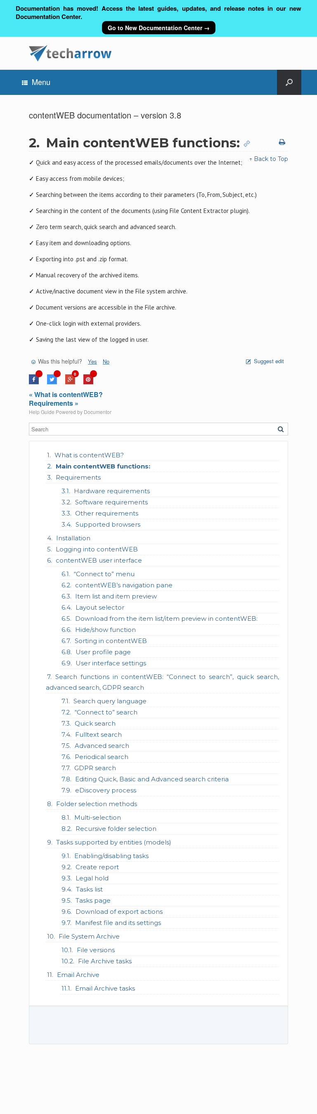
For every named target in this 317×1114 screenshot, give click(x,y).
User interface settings (111, 663)
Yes (92, 361)
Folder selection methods (96, 804)
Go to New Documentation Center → (159, 28)
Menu (41, 81)
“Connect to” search (106, 712)
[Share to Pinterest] (88, 382)
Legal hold (92, 878)
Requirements (78, 477)
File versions (96, 950)
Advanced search (102, 746)
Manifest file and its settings (118, 923)
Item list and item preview (116, 596)
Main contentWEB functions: (103, 466)
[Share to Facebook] (34, 382)
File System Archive (89, 936)
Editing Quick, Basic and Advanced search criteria (152, 779)
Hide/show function (105, 630)
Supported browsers (108, 524)
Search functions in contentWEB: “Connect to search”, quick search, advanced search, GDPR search (162, 682)
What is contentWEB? (89, 455)
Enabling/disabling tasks (111, 856)
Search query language (110, 701)
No (106, 361)
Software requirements (111, 502)
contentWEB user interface (99, 560)
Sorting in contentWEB (111, 641)
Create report (97, 867)
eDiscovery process (105, 790)
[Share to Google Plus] (70, 382)
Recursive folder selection (116, 829)
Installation (73, 538)
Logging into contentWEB (97, 549)
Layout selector (100, 607)
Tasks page (93, 900)
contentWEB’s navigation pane (124, 585)
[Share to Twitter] (52, 382)
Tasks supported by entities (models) (113, 842)
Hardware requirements (112, 491)
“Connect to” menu (104, 574)
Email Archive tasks (105, 988)
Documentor (97, 411)
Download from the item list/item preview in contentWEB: (166, 618)
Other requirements (106, 513)
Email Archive (78, 975)
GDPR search (95, 768)
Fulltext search (98, 734)
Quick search (95, 723)
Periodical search (101, 757)
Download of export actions (119, 911)
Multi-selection (97, 817)
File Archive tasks (105, 961)
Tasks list (89, 889)
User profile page (103, 652)
